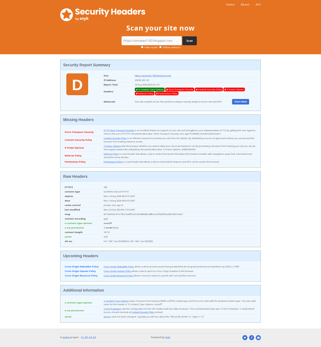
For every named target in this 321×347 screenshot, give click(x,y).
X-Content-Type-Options (116, 300)
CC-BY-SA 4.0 (88, 337)
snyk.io (66, 337)
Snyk (167, 337)
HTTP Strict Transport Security (119, 130)
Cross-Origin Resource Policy (118, 275)
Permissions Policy (113, 161)
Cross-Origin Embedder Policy (119, 266)
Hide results (151, 47)
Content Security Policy (115, 138)
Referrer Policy (111, 153)
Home (230, 4)
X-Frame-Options (112, 146)
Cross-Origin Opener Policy (117, 271)
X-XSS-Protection (112, 308)
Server (107, 316)
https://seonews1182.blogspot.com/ (153, 75)
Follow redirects (172, 47)
